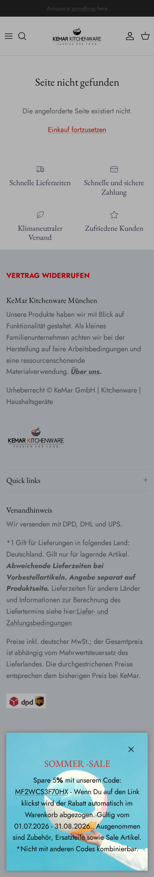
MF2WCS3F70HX (41, 792)
